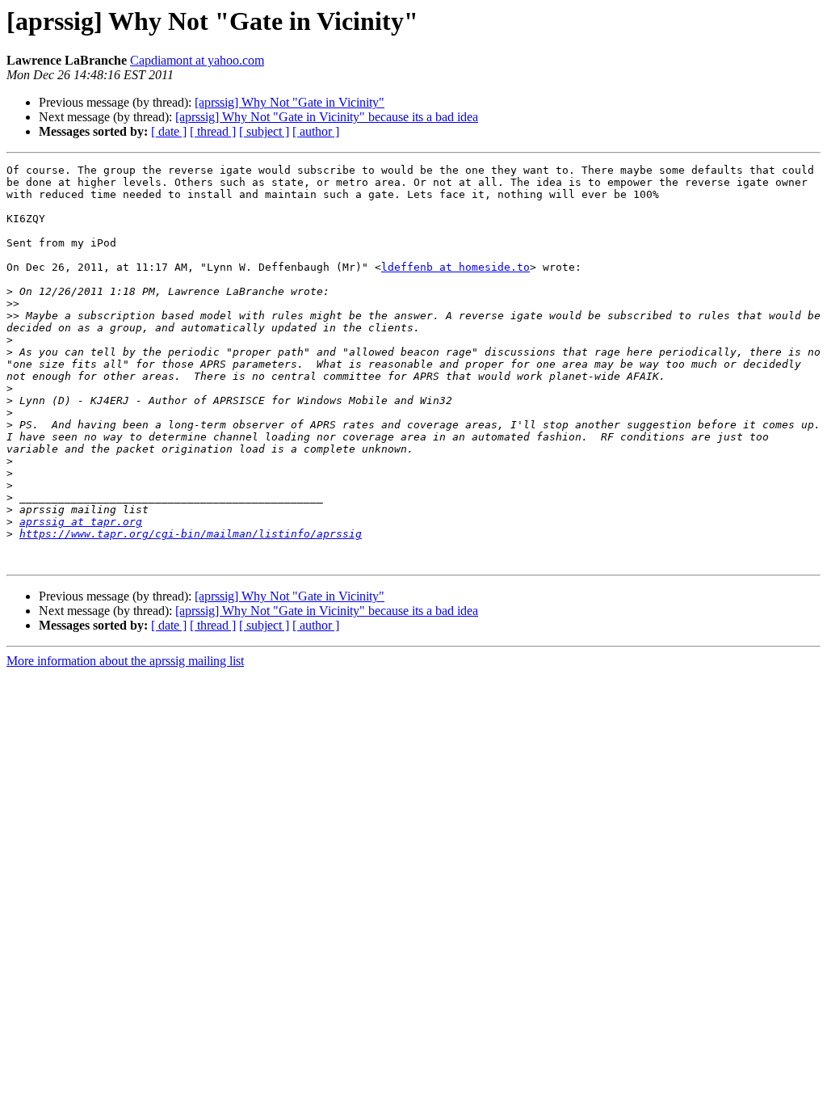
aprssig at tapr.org (80, 522)
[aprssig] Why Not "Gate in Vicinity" (289, 102)
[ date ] (169, 131)
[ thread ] (213, 131)
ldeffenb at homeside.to (455, 267)
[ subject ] (264, 131)
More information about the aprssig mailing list (125, 661)
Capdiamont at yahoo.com (197, 60)
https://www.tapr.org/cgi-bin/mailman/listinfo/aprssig (190, 534)
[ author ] (315, 131)
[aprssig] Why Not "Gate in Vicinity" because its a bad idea (326, 117)
